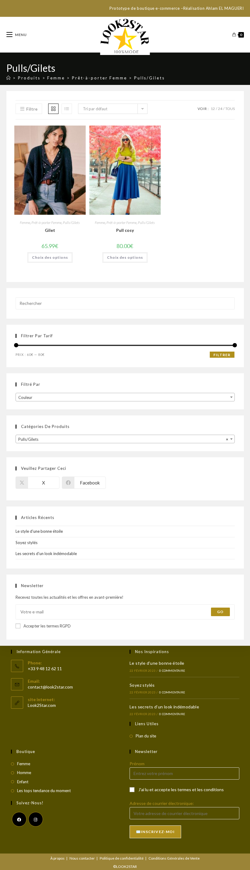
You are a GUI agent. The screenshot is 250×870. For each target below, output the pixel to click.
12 (213, 108)
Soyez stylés (27, 542)
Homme (24, 772)
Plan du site (146, 735)
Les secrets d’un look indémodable (46, 553)
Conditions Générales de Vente (174, 858)
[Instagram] (35, 819)
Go (220, 611)
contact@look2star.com (50, 686)
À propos (57, 858)
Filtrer (221, 355)
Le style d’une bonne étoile (39, 531)
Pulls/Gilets (149, 77)
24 (220, 108)
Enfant (22, 781)
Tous (230, 108)
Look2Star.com (42, 705)
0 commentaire (172, 670)
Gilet (50, 230)
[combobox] (125, 397)
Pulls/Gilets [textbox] (123, 439)
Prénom (137, 763)
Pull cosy (125, 230)
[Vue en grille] (53, 109)
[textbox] (125, 397)
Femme (25, 222)
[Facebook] (19, 819)
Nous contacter (82, 858)
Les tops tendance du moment (44, 790)
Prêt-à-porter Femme (46, 222)
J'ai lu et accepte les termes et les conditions (181, 789)
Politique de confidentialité (122, 858)
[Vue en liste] (67, 109)
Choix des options (50, 257)
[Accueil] (8, 77)
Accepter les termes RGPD (47, 625)
